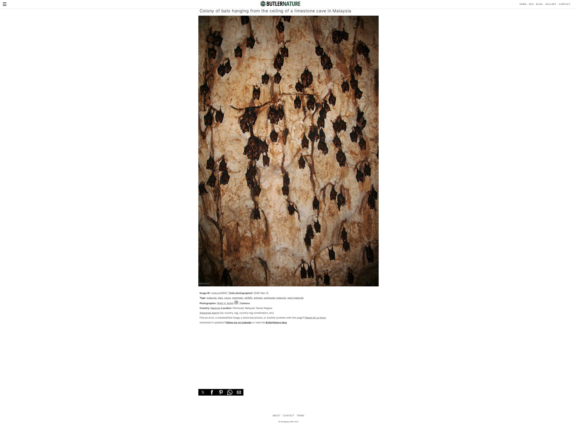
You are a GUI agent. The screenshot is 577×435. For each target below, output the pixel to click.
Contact (565, 4)
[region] (288, 353)
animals (258, 297)
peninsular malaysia (275, 297)
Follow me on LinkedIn (239, 322)
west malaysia (295, 297)
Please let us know (315, 317)
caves (227, 297)
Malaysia (215, 308)
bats (220, 297)
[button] (202, 392)
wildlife (248, 297)
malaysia (212, 297)
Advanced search (209, 312)
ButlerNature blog (276, 322)
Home (523, 4)
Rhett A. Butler (225, 303)
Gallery (551, 4)
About (277, 415)
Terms (300, 415)
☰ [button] (4, 4)
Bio (531, 4)
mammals (237, 297)
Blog (539, 4)
